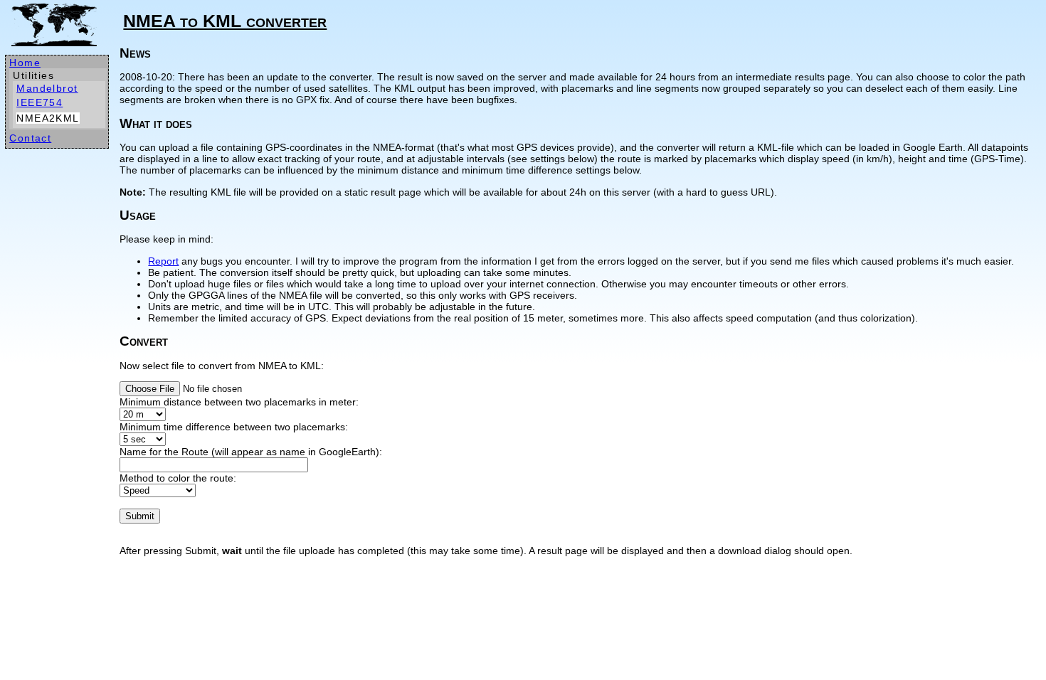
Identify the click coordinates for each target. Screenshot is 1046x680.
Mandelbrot (47, 88)
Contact (30, 138)
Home (25, 62)
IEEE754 (39, 102)
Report (163, 261)
